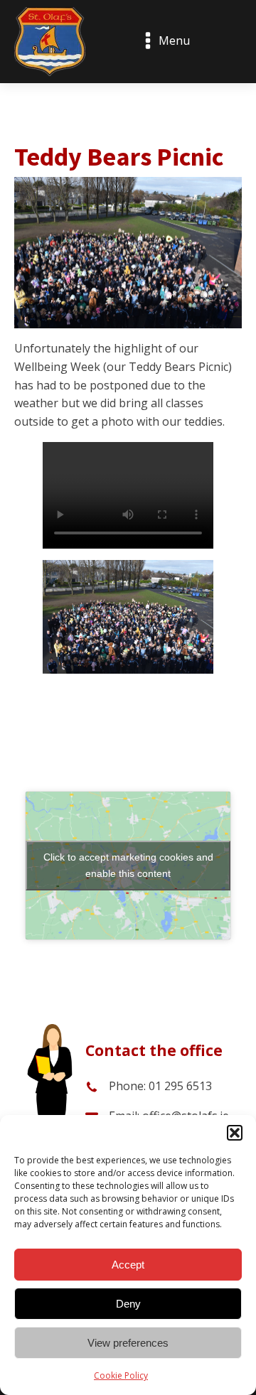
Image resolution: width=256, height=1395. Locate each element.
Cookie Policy (121, 1375)
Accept (128, 1265)
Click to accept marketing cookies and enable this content (128, 865)
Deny (128, 1304)
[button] (235, 1133)
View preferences (128, 1343)
